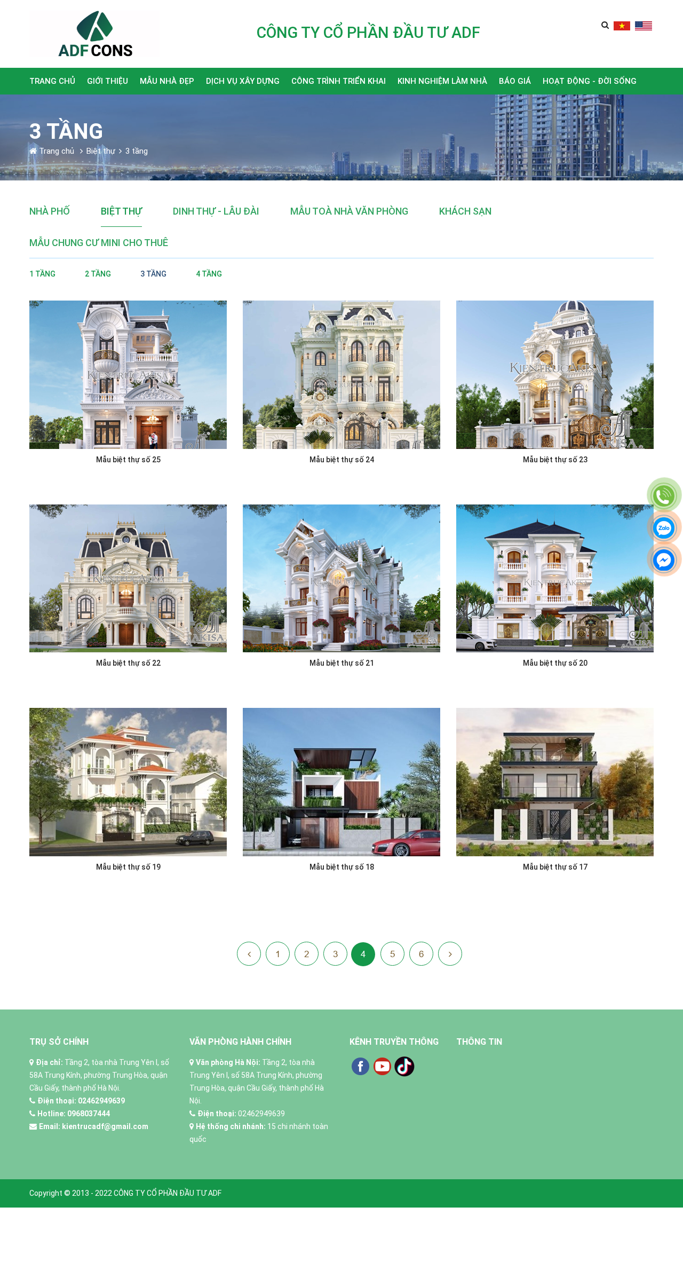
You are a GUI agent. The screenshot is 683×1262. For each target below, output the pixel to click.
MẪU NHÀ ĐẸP (167, 81)
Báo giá (515, 81)
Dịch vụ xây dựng (243, 81)
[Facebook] (360, 1066)
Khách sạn (465, 211)
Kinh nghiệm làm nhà (442, 81)
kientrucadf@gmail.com (105, 1126)
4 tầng (209, 274)
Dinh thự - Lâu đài (216, 211)
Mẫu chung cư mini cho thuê (98, 242)
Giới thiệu (107, 81)
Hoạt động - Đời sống (590, 81)
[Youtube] (382, 1066)
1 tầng (42, 274)
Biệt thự (121, 211)
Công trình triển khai (338, 81)
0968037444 (88, 1113)
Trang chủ (52, 81)
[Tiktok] (404, 1066)
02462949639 (101, 1101)
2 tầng (98, 274)
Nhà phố (49, 211)
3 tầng (153, 274)
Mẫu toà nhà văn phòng (349, 211)
